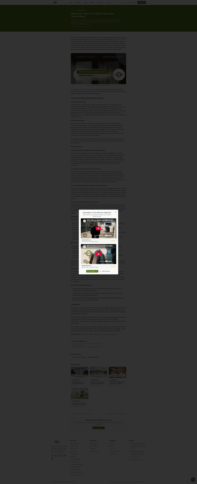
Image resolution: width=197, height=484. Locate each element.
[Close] (115, 212)
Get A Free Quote (91, 271)
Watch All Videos (106, 271)
